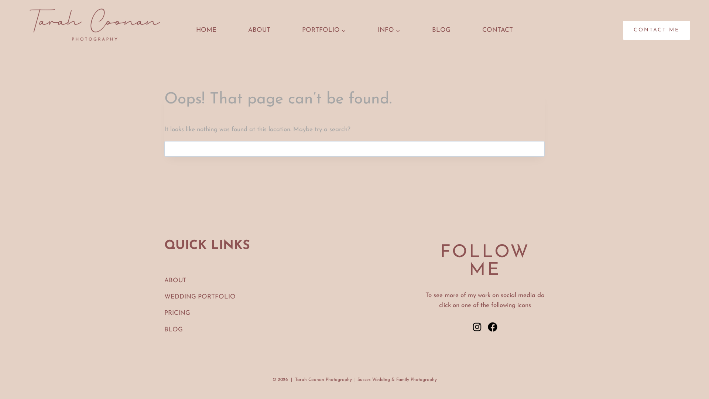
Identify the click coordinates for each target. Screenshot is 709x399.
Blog (441, 30)
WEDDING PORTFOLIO (200, 297)
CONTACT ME (656, 30)
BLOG (173, 330)
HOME (206, 30)
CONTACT (497, 30)
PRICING (177, 313)
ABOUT (259, 30)
